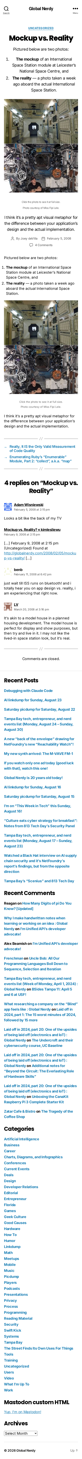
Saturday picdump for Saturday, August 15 (39, 796)
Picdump (11, 1276)
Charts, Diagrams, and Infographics (33, 1157)
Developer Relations (21, 1187)
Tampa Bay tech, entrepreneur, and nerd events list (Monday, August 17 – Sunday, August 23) (38, 840)
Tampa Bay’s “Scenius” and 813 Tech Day (39, 881)
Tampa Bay (13, 1342)
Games (10, 1211)
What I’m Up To (16, 1384)
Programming (15, 1312)
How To (10, 1235)
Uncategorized (41, 28)
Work (8, 1390)
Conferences (15, 1163)
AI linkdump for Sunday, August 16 (32, 787)
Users (9, 1372)
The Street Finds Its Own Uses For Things (38, 1348)
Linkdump (12, 1247)
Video (9, 1378)
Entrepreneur (15, 1199)
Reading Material (18, 1318)
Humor (9, 1241)
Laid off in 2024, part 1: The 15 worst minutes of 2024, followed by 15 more (40, 1014)
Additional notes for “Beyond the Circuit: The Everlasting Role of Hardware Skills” (39, 1071)
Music (9, 1270)
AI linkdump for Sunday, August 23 (33, 700)
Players (10, 1282)
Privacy (10, 1300)
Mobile (10, 1265)
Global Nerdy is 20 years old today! (33, 778)
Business (12, 1145)
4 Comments (44, 245)
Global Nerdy (41, 8)
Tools (8, 1354)
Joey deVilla (29, 238)
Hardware (12, 1229)
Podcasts (12, 1288)
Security (11, 1324)
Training (11, 1360)
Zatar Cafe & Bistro (19, 1111)
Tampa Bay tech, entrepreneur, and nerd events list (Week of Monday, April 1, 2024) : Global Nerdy (41, 983)
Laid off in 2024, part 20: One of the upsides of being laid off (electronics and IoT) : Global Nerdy (40, 1034)
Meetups (11, 1259)
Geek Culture (15, 1217)
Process (11, 1306)
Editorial (11, 1193)
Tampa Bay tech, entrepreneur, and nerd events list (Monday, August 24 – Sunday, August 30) (38, 724)
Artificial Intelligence (21, 1139)
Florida (10, 1205)
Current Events (16, 1169)
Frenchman (13, 958)
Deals (9, 1175)
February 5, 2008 (59, 238)
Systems (11, 1336)
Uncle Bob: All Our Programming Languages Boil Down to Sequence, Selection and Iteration (36, 963)
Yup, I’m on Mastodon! (22, 1412)
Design (10, 1181)
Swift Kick (12, 1330)
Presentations (16, 1294)
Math (8, 1253)
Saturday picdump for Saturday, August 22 (39, 709)
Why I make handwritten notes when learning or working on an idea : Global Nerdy (35, 923)
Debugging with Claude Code (28, 691)
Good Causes (15, 1223)
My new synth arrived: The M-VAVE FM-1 (38, 754)
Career (9, 1151)
